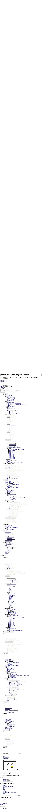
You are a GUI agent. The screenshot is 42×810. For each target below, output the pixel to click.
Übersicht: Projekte (10, 529)
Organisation (7, 407)
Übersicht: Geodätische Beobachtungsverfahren (17, 503)
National (8, 585)
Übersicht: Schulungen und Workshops (14, 447)
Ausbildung (7, 536)
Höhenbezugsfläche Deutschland (12, 478)
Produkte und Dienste (8, 463)
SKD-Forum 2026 (12, 444)
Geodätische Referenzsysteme (12, 509)
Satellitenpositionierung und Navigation (11, 487)
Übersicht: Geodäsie (10, 501)
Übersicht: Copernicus (13, 496)
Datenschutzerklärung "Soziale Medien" (10, 792)
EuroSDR (11, 427)
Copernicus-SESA (12, 498)
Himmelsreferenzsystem (13, 513)
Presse (6, 545)
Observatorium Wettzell (11, 406)
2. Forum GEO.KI (12, 445)
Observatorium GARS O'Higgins (13, 521)
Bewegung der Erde (12, 512)
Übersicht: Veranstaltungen (11, 441)
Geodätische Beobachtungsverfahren (13, 502)
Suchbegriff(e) (2, 390)
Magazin (6, 553)
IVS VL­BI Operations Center (12, 473)
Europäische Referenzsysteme (14, 514)
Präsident (8, 409)
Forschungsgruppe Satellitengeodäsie (11, 527)
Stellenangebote (7, 533)
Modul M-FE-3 (11, 453)
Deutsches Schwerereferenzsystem (13, 476)
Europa (8, 592)
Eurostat (10, 428)
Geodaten (6, 489)
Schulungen (9, 448)
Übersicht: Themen (8, 481)
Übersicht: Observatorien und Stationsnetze (14, 518)
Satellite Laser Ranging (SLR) (14, 505)
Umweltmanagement (10, 400)
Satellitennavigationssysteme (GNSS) (15, 506)
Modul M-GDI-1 (12, 454)
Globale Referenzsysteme (13, 516)
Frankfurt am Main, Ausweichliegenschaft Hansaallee (16, 404)
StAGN (10, 430)
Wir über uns (7, 396)
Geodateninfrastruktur (11, 491)
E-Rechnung (9, 461)
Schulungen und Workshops (9, 446)
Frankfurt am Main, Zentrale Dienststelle (14, 403)
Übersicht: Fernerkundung (11, 494)
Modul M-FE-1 (11, 451)
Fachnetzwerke (7, 414)
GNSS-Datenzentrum (10, 472)
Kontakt (4, 781)
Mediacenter (6, 542)
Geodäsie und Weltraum (9, 468)
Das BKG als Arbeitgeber (9, 534)
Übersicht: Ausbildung (11, 537)
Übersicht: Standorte (10, 402)
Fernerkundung (7, 493)
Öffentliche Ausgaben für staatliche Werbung (15, 462)
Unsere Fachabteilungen (11, 410)
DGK (10, 419)
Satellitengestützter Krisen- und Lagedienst (12, 466)
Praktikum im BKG (8, 540)
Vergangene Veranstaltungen (11, 443)
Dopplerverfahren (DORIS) (14, 507)
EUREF (10, 429)
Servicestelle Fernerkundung (10, 467)
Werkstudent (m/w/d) (8, 541)
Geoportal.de (9, 492)
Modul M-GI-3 (11, 456)
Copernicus (9, 495)
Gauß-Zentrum (7, 526)
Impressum (4, 788)
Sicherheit (8, 485)
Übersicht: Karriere (8, 532)
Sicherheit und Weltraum (9, 483)
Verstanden (2, 380)
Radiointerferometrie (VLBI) (14, 504)
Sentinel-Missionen (12, 499)
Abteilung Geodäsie (12, 411)
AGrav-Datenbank (10, 471)
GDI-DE (10, 421)
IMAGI (10, 422)
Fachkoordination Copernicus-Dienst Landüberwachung (19, 497)
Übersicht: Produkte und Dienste (10, 464)
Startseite (5, 780)
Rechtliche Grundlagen (11, 398)
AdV (10, 418)
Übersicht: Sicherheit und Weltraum (13, 484)
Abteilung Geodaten (12, 412)
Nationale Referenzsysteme (14, 515)
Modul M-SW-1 (12, 457)
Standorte (6, 401)
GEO (10, 437)
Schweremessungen (12, 508)
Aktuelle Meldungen (8, 544)
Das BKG (5, 394)
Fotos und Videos (8, 551)
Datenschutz (5, 791)
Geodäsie (6, 500)
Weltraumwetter (9, 486)
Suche (5, 779)
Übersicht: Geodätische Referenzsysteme (16, 510)
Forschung (5, 524)
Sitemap (4, 785)
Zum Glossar (5, 808)
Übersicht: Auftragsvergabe (11, 460)
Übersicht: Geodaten (10, 490)
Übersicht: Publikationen (11, 547)
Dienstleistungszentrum (9, 465)
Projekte (6, 528)
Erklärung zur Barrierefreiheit (8, 786)
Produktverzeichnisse (10, 550)
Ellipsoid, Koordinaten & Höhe (14, 511)
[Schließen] (3, 633)
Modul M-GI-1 (11, 455)
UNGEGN (11, 438)
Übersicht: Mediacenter (9, 543)
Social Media (7, 552)
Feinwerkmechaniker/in (11, 539)
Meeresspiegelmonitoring (11, 474)
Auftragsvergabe (7, 459)
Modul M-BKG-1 (12, 450)
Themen (5, 480)
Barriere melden (5, 787)
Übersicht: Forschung (8, 525)
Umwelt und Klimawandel (9, 482)
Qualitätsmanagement (10, 399)
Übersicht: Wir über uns (11, 397)
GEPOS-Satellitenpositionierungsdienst (14, 470)
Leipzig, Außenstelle (10, 405)
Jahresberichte (9, 549)
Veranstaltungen (7, 608)
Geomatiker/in (9, 538)
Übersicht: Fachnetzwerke (11, 415)
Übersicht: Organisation (11, 408)
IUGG (10, 436)
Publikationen (7, 546)
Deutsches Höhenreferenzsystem (12, 477)
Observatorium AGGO (11, 520)
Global (8, 600)
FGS (10, 420)
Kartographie (7, 488)
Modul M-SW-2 (12, 458)
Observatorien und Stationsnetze (10, 695)
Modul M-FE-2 (11, 452)
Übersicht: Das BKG (8, 395)
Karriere (5, 530)
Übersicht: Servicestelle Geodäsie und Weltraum (15, 469)
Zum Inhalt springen (3, 381)
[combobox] (11, 390)
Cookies (1, 804)
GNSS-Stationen (10, 522)
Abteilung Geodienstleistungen (14, 413)
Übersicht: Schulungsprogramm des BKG (16, 449)
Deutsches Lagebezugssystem (12, 475)
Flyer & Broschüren (10, 548)
